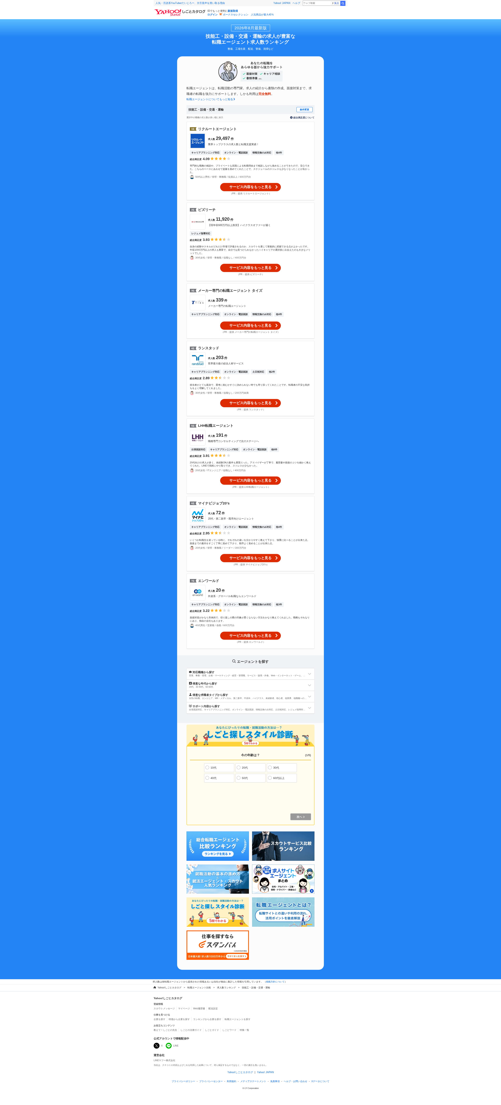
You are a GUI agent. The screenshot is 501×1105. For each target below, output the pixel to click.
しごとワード (229, 1030)
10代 (213, 767)
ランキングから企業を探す (207, 1019)
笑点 (336, 3)
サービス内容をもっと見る (250, 187)
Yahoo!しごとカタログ (169, 987)
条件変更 (304, 109)
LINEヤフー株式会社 (164, 1060)
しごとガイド (212, 1030)
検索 (342, 3)
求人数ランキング (226, 987)
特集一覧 (244, 1030)
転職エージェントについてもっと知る (210, 99)
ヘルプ (296, 3)
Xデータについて (320, 1081)
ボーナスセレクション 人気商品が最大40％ (248, 14)
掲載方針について (275, 981)
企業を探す (159, 1019)
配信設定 (213, 1008)
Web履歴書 (199, 1008)
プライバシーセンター (211, 1081)
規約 (231, 1081)
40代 (213, 778)
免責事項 (275, 1081)
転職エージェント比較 (199, 987)
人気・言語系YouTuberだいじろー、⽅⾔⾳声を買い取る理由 (190, 3)
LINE (175, 1045)
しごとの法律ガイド (191, 1030)
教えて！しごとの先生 (165, 1030)
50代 (245, 778)
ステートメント (253, 1081)
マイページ (184, 1008)
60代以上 (279, 778)
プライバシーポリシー (183, 1081)
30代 (276, 767)
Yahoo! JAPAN (281, 3)
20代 (245, 767)
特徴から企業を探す (179, 1019)
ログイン (212, 14)
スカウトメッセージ (164, 1008)
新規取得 (233, 10)
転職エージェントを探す (237, 1019)
